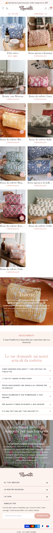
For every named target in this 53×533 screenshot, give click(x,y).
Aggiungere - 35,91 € (22, 45)
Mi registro (42, 516)
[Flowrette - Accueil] (26, 8)
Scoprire (49, 45)
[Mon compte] (46, 8)
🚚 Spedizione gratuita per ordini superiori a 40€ (26, 3)
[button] (7, 8)
